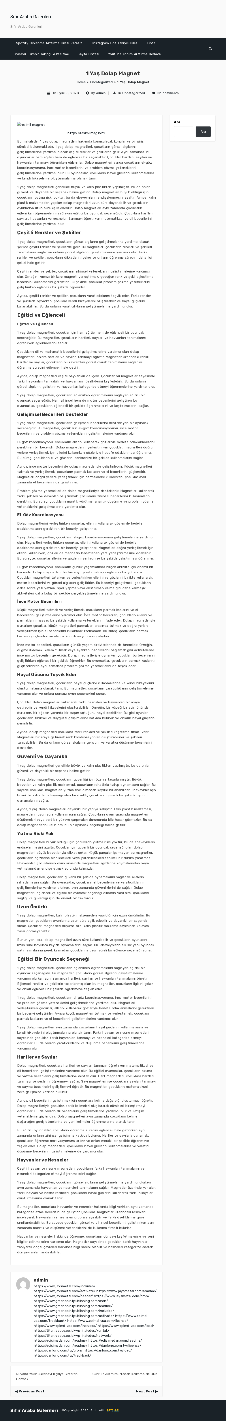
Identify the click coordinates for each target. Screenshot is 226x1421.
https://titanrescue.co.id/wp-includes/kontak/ (71, 1331)
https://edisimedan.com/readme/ (60, 1340)
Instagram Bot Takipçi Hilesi (115, 43)
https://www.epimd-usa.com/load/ (126, 1326)
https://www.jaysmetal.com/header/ (63, 1296)
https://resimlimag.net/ (86, 133)
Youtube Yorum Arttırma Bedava (134, 54)
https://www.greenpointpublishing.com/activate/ (74, 1316)
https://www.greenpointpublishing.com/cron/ (71, 1301)
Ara (177, 122)
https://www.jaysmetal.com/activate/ (65, 1291)
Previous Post (31, 1391)
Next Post (145, 1391)
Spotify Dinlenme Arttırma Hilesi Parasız (49, 43)
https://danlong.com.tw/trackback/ (62, 1355)
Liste (151, 43)
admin (101, 93)
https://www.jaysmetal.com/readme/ (126, 1291)
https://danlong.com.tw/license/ (115, 1346)
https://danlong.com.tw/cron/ (58, 1350)
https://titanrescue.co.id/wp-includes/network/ (72, 1336)
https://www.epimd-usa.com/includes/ (65, 1326)
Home (81, 82)
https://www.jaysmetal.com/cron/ (122, 1296)
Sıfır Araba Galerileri (30, 16)
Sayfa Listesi (88, 54)
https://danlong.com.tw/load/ (108, 1350)
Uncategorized (101, 82)
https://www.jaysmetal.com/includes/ (65, 1286)
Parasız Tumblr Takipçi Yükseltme (42, 54)
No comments (168, 93)
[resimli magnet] (31, 124)
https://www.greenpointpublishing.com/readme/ (73, 1306)
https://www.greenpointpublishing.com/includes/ (74, 1311)
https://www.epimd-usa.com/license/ (97, 1321)
